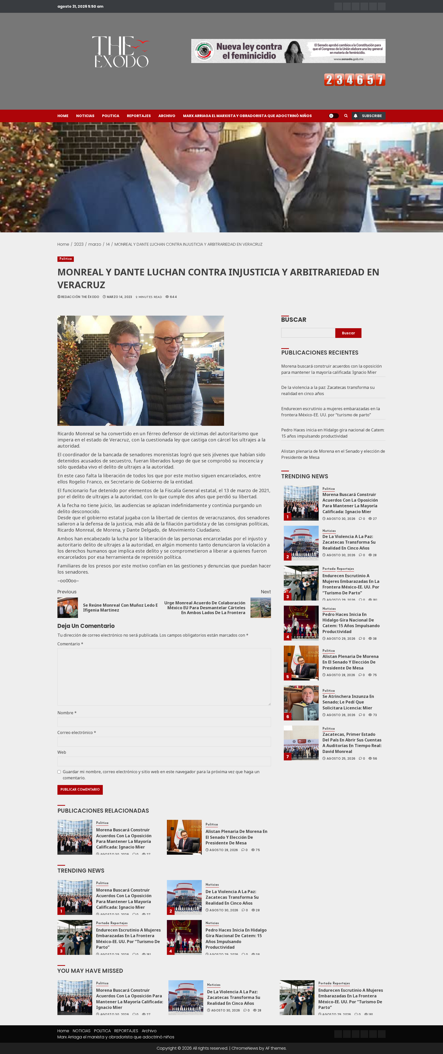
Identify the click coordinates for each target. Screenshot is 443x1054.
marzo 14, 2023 (119, 297)
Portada (102, 923)
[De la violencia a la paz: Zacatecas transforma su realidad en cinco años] (184, 897)
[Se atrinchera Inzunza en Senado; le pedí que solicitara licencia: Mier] (301, 703)
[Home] (338, 6)
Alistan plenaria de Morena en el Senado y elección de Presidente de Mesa (236, 837)
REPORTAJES (139, 115)
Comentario (70, 644)
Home (62, 115)
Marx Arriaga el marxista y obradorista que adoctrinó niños (247, 115)
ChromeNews (244, 1048)
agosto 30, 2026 (114, 854)
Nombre (67, 713)
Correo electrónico (76, 732)
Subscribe (372, 115)
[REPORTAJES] (364, 6)
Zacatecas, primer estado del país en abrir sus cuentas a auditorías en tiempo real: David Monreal (352, 742)
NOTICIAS (85, 115)
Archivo (166, 115)
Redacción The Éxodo (80, 297)
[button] (346, 116)
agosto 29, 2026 (114, 955)
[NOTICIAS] (347, 6)
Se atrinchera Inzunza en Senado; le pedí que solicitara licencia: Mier (348, 702)
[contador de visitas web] (355, 79)
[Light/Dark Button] (334, 115)
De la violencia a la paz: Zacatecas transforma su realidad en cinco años (232, 897)
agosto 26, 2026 (341, 715)
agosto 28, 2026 (223, 850)
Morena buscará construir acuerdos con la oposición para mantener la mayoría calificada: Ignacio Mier (124, 838)
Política (65, 259)
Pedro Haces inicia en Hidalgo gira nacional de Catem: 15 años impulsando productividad (236, 938)
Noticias (212, 884)
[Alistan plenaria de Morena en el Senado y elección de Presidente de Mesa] (184, 837)
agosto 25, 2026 (341, 759)
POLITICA (110, 115)
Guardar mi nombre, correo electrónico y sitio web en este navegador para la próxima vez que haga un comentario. (161, 775)
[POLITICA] (355, 6)
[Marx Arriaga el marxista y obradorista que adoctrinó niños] (382, 6)
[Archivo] (373, 6)
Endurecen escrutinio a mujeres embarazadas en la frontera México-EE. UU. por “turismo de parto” (128, 938)
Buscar (293, 319)
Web (61, 752)
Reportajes (119, 923)
